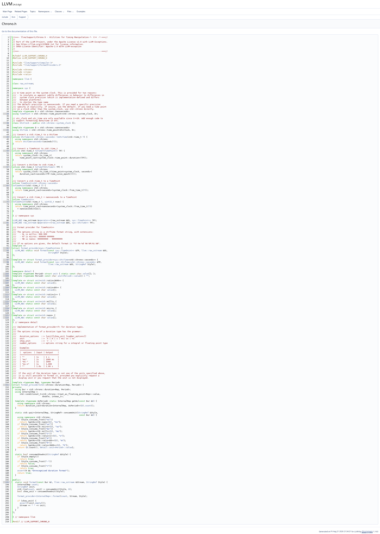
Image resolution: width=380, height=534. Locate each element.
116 (6, 304)
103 (6, 274)
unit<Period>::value (69, 276)
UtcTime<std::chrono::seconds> (38, 137)
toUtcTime (62, 137)
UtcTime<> (50, 167)
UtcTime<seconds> (32, 141)
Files (69, 11)
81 (6, 223)
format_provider (30, 248)
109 (6, 287)
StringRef (53, 253)
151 (6, 385)
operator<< (45, 220)
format (43, 250)
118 (6, 308)
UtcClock (24, 123)
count (88, 406)
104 (6, 276)
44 (6, 137)
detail (28, 271)
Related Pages (21, 11)
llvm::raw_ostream (91, 250)
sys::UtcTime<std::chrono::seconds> (75, 262)
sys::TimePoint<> (81, 220)
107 (6, 283)
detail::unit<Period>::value (56, 447)
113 (6, 297)
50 (6, 151)
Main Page (7, 11)
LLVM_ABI (17, 220)
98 (6, 262)
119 (6, 311)
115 (6, 301)
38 (6, 123)
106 (6, 280)
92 (6, 248)
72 (6, 202)
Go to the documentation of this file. (20, 31)
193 (6, 482)
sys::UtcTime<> (80, 223)
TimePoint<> (51, 151)
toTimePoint (19, 185)
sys (26, 88)
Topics (33, 11)
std (43, 280)
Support (22, 17)
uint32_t (49, 202)
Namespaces (44, 11)
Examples (81, 11)
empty (38, 503)
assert (20, 470)
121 (6, 315)
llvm (13, 17)
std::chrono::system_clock (56, 123)
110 (6, 290)
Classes (58, 11)
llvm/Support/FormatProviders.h (42, 65)
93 (6, 250)
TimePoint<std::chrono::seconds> (39, 183)
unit (55, 274)
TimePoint (25, 114)
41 (6, 130)
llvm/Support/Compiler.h (38, 63)
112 (6, 294)
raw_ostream (26, 83)
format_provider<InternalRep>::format (38, 496)
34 (6, 114)
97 (6, 260)
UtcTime (24, 130)
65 (6, 185)
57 (6, 167)
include (5, 17)
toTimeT (39, 151)
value (86, 274)
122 (6, 318)
